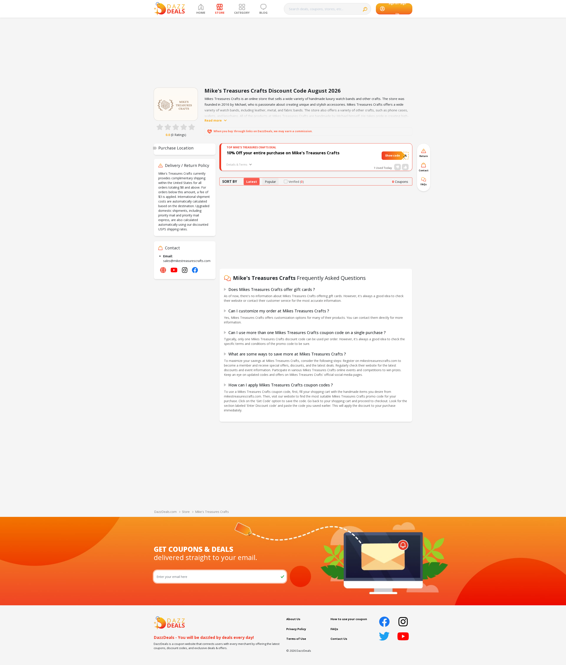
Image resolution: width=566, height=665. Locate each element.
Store (186, 512)
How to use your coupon (349, 619)
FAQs (334, 629)
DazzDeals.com (165, 512)
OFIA (403, 155)
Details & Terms (236, 164)
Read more (213, 120)
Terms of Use (296, 639)
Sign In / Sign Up (397, 8)
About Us (293, 619)
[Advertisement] (283, 51)
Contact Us (339, 639)
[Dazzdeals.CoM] (169, 622)
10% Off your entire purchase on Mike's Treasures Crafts (283, 152)
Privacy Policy (296, 629)
